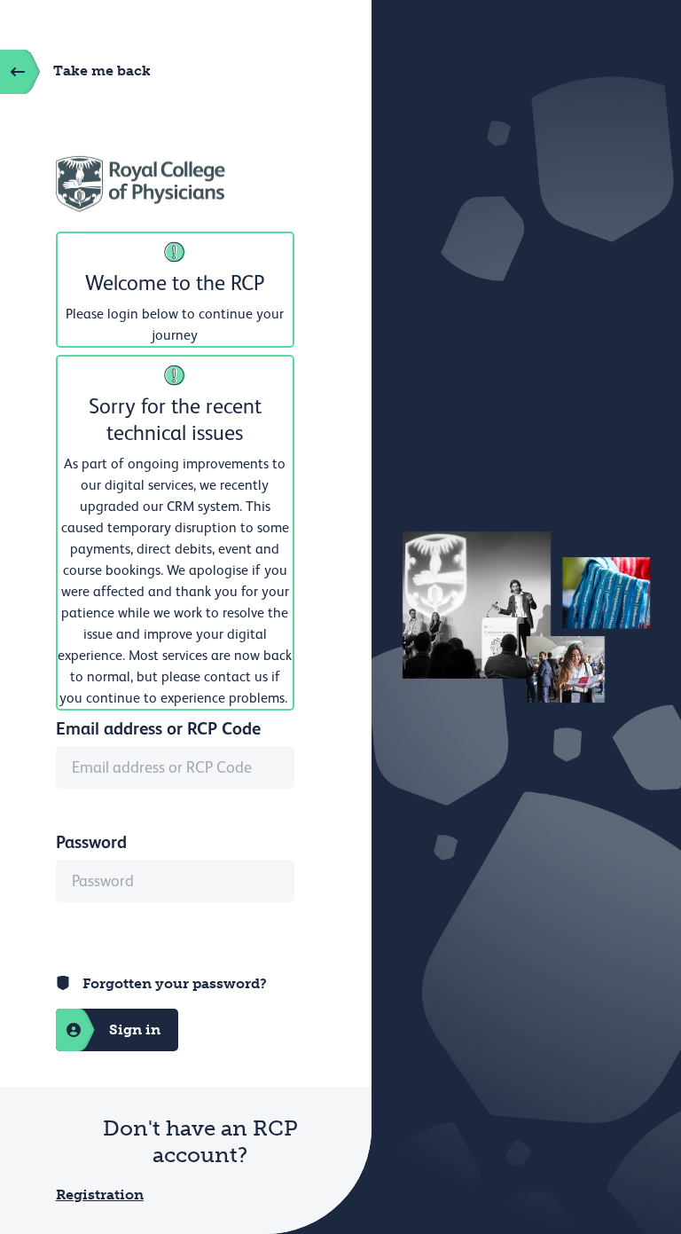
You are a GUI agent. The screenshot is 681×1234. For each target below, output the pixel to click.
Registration (100, 1194)
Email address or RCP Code (158, 728)
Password (91, 842)
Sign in (134, 1029)
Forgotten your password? (174, 983)
